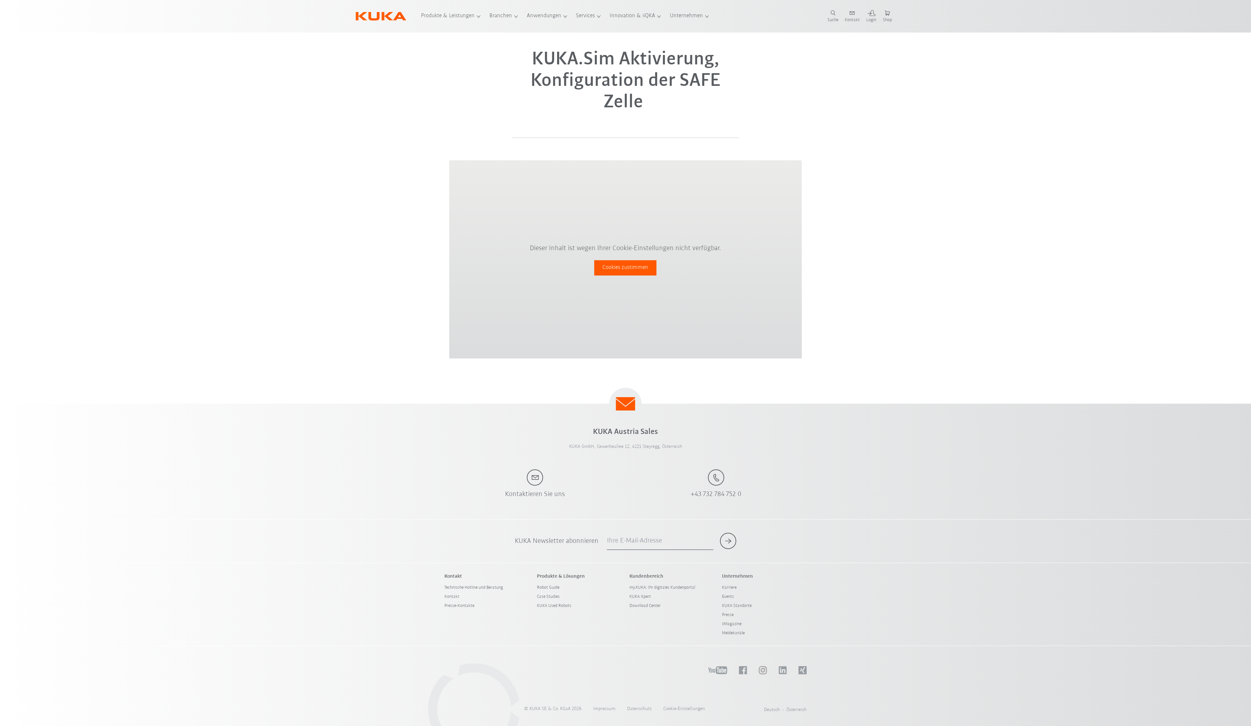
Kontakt (451, 596)
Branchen (500, 16)
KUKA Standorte (737, 605)
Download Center (645, 605)
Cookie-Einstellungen (684, 708)
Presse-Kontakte (459, 605)
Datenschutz (639, 708)
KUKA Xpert (640, 596)
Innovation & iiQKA (632, 16)
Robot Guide (548, 587)
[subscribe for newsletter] (728, 541)
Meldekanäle (733, 633)
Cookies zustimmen (625, 268)
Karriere (729, 587)
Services (585, 16)
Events (728, 596)
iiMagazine (731, 624)
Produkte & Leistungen (448, 16)
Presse (728, 614)
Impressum (604, 708)
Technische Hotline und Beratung (473, 587)
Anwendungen (544, 16)
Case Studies (548, 596)
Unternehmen (686, 16)
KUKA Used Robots (554, 605)
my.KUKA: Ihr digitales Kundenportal (662, 587)
